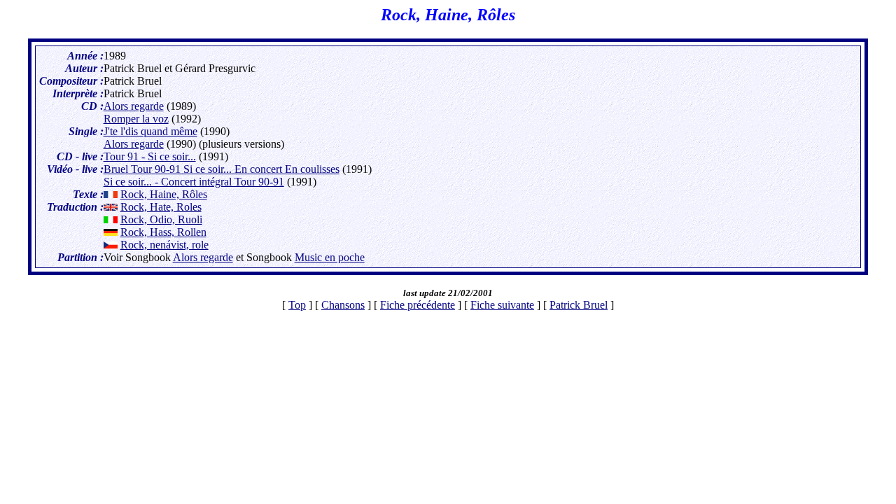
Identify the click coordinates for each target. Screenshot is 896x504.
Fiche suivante (502, 305)
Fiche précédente (417, 305)
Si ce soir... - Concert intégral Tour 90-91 (194, 182)
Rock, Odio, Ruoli (161, 219)
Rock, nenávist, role (164, 245)
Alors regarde (134, 106)
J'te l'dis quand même (150, 131)
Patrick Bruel (579, 305)
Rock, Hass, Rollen (163, 232)
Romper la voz (136, 119)
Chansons (343, 305)
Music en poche (330, 257)
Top (297, 305)
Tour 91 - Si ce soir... (150, 156)
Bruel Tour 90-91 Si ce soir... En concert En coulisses (222, 169)
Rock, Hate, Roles (161, 207)
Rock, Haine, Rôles (163, 194)
